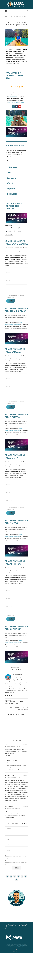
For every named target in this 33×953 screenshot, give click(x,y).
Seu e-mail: (8, 280)
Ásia (12, 16)
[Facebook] (14, 876)
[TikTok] (18, 876)
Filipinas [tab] (11, 188)
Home (6, 16)
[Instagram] (13, 106)
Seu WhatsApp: (9, 288)
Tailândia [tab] (12, 167)
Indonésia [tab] (12, 193)
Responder (25, 744)
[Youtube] (19, 106)
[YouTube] (7, 876)
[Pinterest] (25, 876)
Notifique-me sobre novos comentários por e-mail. (16, 857)
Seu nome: (8, 272)
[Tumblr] (16, 106)
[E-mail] (16, 879)
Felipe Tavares (17, 675)
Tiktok (22, 102)
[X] (22, 876)
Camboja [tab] (12, 178)
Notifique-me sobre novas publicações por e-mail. (16, 863)
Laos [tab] (9, 172)
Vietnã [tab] (10, 183)
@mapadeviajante (12, 96)
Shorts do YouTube (13, 102)
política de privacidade (19, 945)
